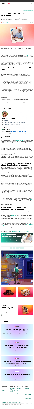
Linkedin (3, 10)
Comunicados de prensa (19, 404)
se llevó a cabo (13, 215)
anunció (30, 199)
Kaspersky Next (19, 388)
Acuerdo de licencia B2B (15, 402)
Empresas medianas (20, 386)
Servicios (16, 5)
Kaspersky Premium (4, 391)
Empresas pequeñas (12, 386)
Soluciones (3, 5)
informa (4, 73)
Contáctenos (3, 404)
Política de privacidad (16, 401)
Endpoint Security (27, 393)
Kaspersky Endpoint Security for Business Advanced (20, 396)
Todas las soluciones (28, 398)
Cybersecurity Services (28, 389)
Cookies (20, 402)
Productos (12, 5)
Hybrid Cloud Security (28, 394)
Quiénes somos (6, 404)
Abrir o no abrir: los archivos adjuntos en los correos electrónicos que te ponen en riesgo (25, 298)
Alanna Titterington (5, 22)
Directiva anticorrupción (4, 402)
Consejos (17, 326)
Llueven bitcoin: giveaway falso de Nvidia (17, 374)
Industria (8, 5)
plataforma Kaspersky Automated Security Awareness (20, 231)
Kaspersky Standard (4, 389)
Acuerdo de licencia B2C (10, 402)
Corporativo (27, 386)
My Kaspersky (30, 3)
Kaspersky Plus (3, 390)
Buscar (32, 10)
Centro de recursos (22, 5)
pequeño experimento (20, 140)
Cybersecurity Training (28, 395)
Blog (11, 404)
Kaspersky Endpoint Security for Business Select (20, 393)
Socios (9, 404)
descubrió (26, 55)
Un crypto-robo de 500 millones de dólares (17, 361)
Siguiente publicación (4, 305)
